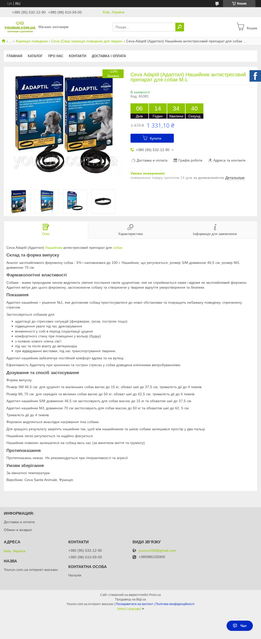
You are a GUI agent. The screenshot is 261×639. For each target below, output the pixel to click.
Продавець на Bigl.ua (130, 599)
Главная (14, 56)
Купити (155, 138)
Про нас (55, 56)
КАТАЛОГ (35, 56)
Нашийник (53, 247)
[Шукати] (179, 27)
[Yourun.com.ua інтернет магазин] (20, 27)
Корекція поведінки (32, 41)
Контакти (77, 56)
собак (117, 247)
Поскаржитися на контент (134, 604)
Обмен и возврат (18, 530)
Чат (243, 626)
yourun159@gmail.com (157, 550)
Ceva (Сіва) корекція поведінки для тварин (86, 41)
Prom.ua (155, 595)
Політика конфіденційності (174, 604)
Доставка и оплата (19, 522)
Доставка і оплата (109, 56)
